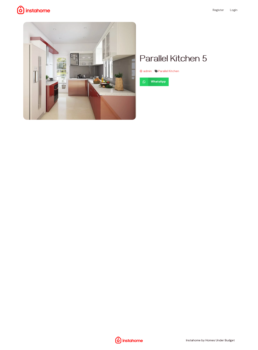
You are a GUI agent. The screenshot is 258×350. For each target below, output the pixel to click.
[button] (154, 82)
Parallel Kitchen (168, 71)
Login (233, 10)
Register (218, 10)
